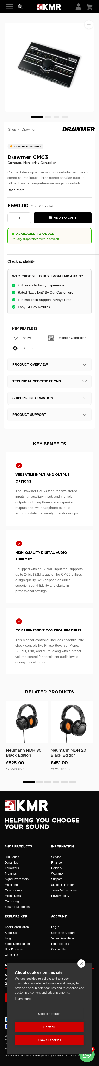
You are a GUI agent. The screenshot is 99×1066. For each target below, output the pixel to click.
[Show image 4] (65, 117)
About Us (11, 933)
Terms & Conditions (64, 890)
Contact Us (12, 955)
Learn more (23, 999)
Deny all (49, 1027)
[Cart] (89, 6)
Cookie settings (49, 1014)
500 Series (12, 857)
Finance (56, 862)
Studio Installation (62, 885)
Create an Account (63, 933)
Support (56, 879)
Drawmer (29, 129)
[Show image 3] (56, 117)
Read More (16, 190)
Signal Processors (17, 879)
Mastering (11, 885)
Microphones (13, 890)
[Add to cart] (42, 738)
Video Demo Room (17, 944)
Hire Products (14, 949)
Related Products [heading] (49, 692)
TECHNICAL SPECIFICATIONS (36, 381)
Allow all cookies (49, 1040)
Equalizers (12, 868)
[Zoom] (89, 24)
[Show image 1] (37, 117)
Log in (55, 927)
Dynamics (11, 862)
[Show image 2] (48, 117)
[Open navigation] (9, 6)
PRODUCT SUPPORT (29, 415)
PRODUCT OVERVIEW (30, 364)
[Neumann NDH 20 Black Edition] (72, 722)
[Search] (20, 6)
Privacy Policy (60, 895)
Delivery (56, 868)
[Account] (78, 6)
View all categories (17, 906)
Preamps (11, 873)
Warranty (57, 873)
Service (56, 857)
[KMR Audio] (49, 6)
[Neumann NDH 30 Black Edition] (27, 722)
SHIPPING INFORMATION (32, 398)
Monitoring (12, 901)
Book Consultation (17, 927)
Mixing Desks (13, 895)
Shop (12, 129)
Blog (8, 938)
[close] (81, 963)
